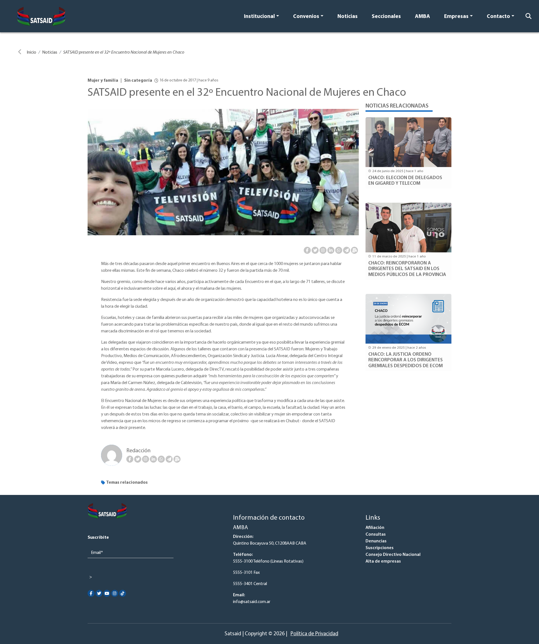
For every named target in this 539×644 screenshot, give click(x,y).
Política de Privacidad (314, 634)
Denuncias (376, 541)
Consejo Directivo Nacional (393, 554)
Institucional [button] (259, 16)
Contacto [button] (498, 16)
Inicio (31, 52)
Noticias (347, 16)
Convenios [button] (306, 16)
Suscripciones (380, 548)
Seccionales (386, 16)
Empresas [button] (456, 16)
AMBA (422, 16)
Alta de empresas (383, 561)
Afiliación (375, 528)
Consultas (376, 534)
